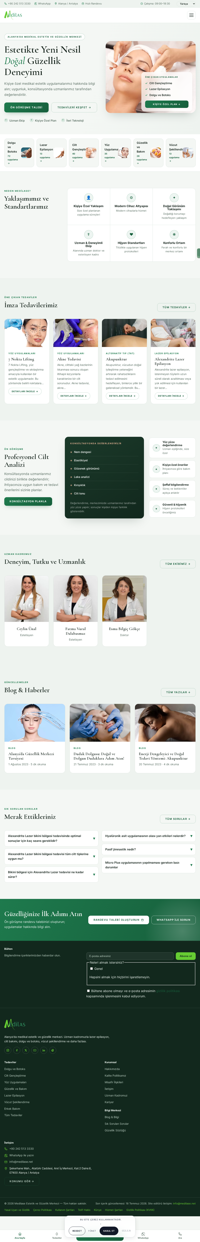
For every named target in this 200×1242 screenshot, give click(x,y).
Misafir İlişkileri (114, 1082)
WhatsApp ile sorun (173, 919)
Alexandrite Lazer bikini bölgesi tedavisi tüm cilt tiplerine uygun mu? (48, 856)
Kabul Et (109, 1231)
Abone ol (186, 956)
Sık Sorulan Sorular (117, 1123)
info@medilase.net (21, 1161)
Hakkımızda (112, 1069)
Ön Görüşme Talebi (26, 107)
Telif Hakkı (84, 1209)
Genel (98, 969)
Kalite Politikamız (115, 1075)
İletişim (109, 1088)
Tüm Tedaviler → (176, 307)
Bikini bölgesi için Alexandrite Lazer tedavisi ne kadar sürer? (46, 874)
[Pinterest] (52, 1050)
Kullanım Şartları (64, 1209)
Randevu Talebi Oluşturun (116, 919)
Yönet (92, 1231)
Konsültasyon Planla (28, 501)
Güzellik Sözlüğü (115, 1130)
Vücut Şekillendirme (16, 1102)
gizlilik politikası (168, 991)
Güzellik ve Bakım (15, 1088)
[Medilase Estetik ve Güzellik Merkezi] (13, 15)
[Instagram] (7, 1050)
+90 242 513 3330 (19, 3)
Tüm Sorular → (178, 818)
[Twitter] (25, 1050)
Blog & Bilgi (112, 1117)
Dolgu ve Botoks (14, 1069)
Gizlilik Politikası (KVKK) (140, 1209)
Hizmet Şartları (114, 1209)
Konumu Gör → (22, 1181)
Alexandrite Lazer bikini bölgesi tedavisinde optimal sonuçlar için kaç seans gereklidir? (44, 838)
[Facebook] (16, 1050)
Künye (98, 1209)
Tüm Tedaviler (13, 1115)
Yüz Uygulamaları (15, 1082)
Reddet (77, 1231)
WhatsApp (44, 3)
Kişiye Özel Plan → (167, 104)
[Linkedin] (43, 1050)
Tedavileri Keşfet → (74, 107)
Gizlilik (126, 1230)
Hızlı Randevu (93, 3)
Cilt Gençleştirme (15, 1075)
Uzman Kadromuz (116, 1095)
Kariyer (109, 1102)
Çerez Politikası (42, 1209)
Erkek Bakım (12, 1108)
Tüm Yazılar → (178, 692)
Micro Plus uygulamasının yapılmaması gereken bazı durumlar (142, 865)
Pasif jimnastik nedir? (120, 849)
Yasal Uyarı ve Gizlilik (17, 1209)
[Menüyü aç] (191, 15)
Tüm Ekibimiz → (177, 563)
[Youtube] (34, 1050)
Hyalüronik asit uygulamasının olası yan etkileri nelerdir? (145, 836)
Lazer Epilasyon (14, 1095)
